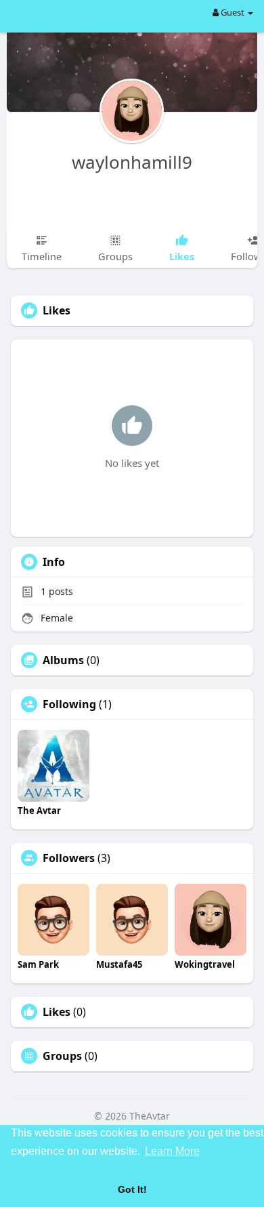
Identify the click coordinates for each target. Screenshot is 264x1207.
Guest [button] (232, 12)
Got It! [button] (132, 1189)
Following (69, 704)
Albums (63, 660)
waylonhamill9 (132, 162)
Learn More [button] (172, 1151)
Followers (69, 858)
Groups (62, 1055)
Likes (56, 1011)
